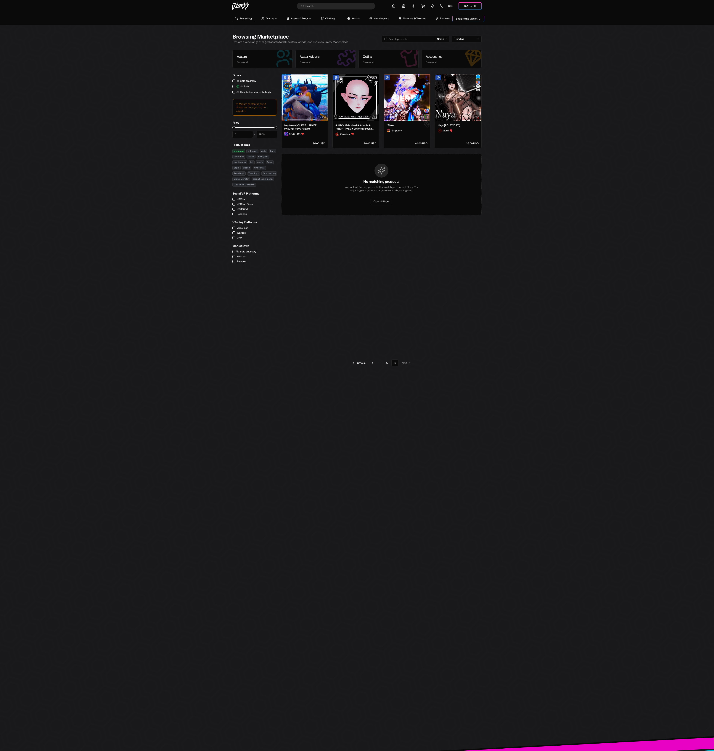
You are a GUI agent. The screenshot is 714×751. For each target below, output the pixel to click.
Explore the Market (466, 18)
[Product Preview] (285, 117)
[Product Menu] (324, 77)
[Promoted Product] (285, 77)
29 (375, 117)
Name (440, 38)
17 (387, 362)
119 (426, 117)
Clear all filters (381, 201)
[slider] (233, 127)
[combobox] (467, 39)
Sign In (468, 5)
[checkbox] (233, 80)
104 (324, 117)
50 (477, 117)
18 (395, 362)
